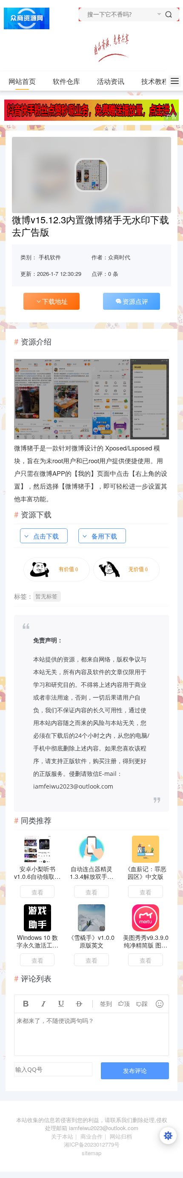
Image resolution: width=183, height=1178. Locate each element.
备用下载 (104, 535)
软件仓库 (66, 81)
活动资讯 (110, 81)
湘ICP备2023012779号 (92, 1144)
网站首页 (22, 81)
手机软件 (50, 257)
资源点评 (135, 301)
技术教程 (155, 81)
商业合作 (91, 1136)
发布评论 (135, 1071)
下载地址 (55, 301)
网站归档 (121, 1136)
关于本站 (62, 1136)
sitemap (91, 1153)
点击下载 (46, 535)
